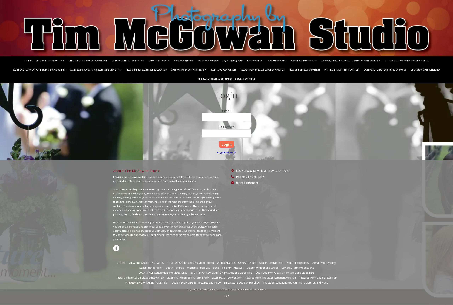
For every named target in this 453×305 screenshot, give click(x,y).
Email (226, 110)
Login (226, 295)
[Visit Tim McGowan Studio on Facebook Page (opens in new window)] (116, 248)
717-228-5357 (255, 177)
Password (226, 127)
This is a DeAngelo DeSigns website (251, 289)
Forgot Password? (226, 152)
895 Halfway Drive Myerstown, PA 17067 (263, 171)
